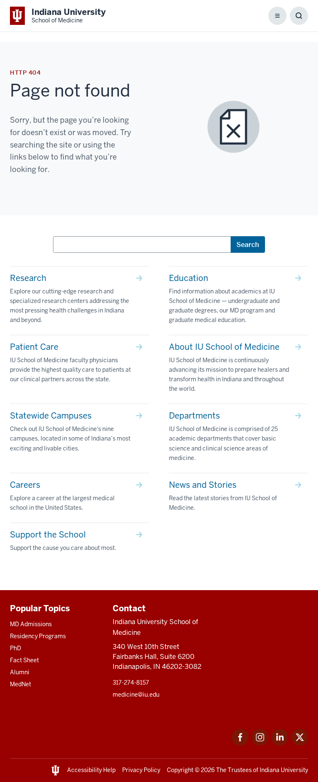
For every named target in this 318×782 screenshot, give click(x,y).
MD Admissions (31, 624)
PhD (15, 648)
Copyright (180, 770)
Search (247, 244)
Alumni (19, 672)
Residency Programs (38, 636)
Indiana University (284, 770)
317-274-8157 (131, 682)
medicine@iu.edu (136, 694)
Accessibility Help (91, 770)
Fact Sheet (24, 660)
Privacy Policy (141, 770)
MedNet (20, 684)
